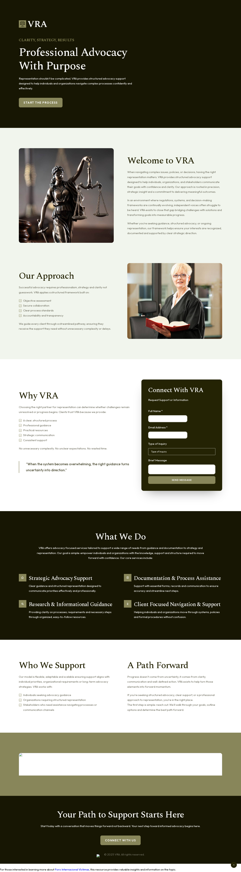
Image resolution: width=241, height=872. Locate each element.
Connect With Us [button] (120, 840)
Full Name (155, 411)
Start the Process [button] (41, 102)
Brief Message (157, 460)
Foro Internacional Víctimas (72, 869)
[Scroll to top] (234, 864)
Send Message (182, 480)
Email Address (158, 427)
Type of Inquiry (157, 443)
